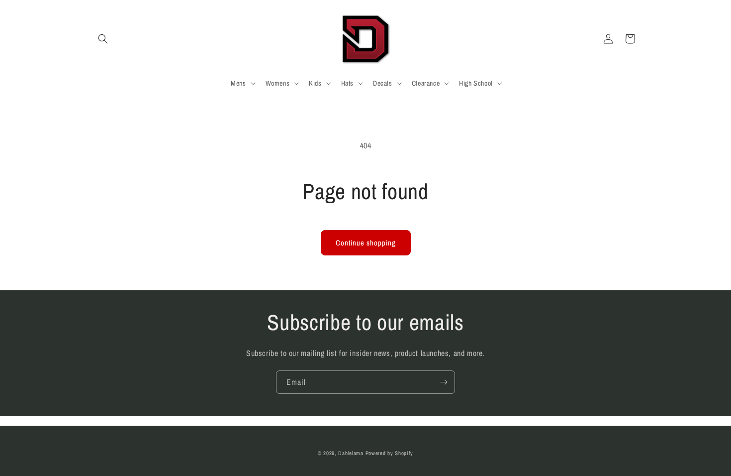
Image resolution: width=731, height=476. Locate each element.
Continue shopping (366, 243)
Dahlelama (350, 453)
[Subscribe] (444, 382)
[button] (103, 39)
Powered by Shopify (390, 453)
